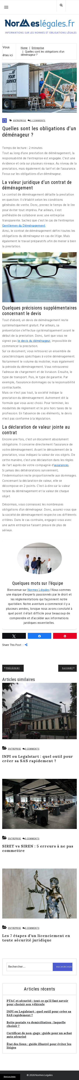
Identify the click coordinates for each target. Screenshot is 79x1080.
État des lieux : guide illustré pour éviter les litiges (39, 1045)
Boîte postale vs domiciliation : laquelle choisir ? (36, 1024)
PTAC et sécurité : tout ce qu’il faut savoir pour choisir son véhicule (37, 1002)
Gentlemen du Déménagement (23, 225)
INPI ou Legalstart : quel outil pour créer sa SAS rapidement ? (39, 1013)
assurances (61, 465)
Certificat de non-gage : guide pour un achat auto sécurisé (39, 1034)
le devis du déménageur (33, 341)
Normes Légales (38, 590)
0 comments (37, 120)
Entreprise (19, 120)
